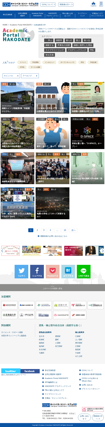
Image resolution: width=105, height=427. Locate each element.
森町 (57, 340)
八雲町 (58, 343)
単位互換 (49, 55)
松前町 (41, 340)
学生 (82, 62)
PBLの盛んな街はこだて (67, 15)
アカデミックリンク (77, 50)
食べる (87, 40)
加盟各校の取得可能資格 (92, 374)
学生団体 (35, 62)
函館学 (59, 40)
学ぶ (50, 40)
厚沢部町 (78, 343)
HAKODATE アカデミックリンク (58, 386)
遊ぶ (78, 40)
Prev (2, 250)
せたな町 (78, 356)
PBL (92, 50)
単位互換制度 (7, 14)
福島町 (41, 343)
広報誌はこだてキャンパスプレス (97, 15)
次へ (73, 230)
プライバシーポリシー (91, 389)
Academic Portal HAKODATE (56, 378)
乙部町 (78, 346)
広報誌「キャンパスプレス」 (56, 398)
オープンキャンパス (67, 62)
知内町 (41, 346)
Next (102, 250)
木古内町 (42, 349)
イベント (23, 62)
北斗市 (41, 336)
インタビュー (49, 62)
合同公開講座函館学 (22, 15)
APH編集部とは (51, 382)
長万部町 (58, 346)
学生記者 (93, 62)
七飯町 (41, 353)
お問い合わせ (87, 385)
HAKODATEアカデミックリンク (52, 16)
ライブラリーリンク (82, 15)
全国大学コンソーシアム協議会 (13, 336)
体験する (49, 45)
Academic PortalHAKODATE (37, 15)
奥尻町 (78, 349)
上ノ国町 (78, 340)
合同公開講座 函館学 (53, 374)
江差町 (78, 336)
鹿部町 (58, 336)
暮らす (69, 40)
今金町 (78, 353)
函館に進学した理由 (83, 45)
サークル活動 (35, 67)
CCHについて (87, 370)
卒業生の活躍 (63, 45)
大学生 (22, 67)
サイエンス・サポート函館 (12, 332)
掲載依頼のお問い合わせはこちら (53, 236)
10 (65, 230)
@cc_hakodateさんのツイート (13, 375)
